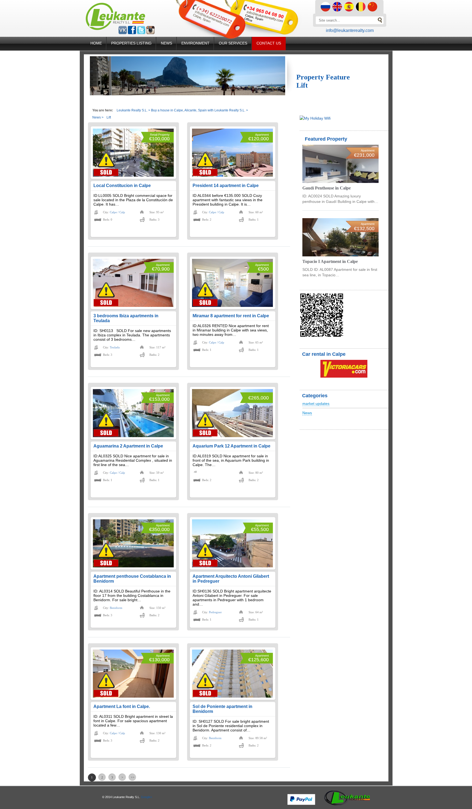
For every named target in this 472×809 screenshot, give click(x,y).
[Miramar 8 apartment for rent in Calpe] (232, 283)
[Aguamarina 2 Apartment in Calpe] (133, 413)
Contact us (268, 43)
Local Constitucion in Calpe (122, 185)
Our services (233, 43)
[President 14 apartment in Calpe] (232, 153)
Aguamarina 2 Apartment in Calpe (128, 446)
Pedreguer (215, 612)
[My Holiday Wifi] (315, 118)
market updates (315, 403)
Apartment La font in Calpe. (121, 706)
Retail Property (160, 134)
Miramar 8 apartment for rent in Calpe (231, 315)
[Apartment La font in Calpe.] (133, 674)
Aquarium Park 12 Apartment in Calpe (231, 446)
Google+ (146, 797)
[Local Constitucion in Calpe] (133, 153)
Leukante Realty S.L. (132, 110)
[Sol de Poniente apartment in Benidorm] (232, 674)
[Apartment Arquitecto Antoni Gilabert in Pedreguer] (232, 543)
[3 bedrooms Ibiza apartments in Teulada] (133, 283)
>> (132, 777)
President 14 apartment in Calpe (226, 185)
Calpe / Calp (117, 212)
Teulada (115, 347)
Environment (195, 43)
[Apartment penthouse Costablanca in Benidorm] (133, 543)
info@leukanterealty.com (350, 30)
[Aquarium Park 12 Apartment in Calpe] (232, 413)
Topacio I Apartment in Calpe (330, 261)
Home (96, 43)
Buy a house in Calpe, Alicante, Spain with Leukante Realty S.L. (198, 110)
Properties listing (131, 43)
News (166, 43)
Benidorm (116, 607)
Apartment (262, 134)
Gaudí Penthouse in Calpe (326, 188)
